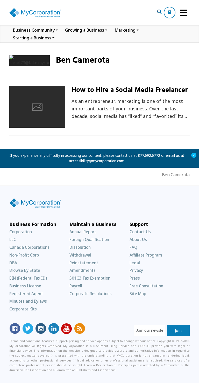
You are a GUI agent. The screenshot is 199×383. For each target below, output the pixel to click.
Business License (25, 285)
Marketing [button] (125, 30)
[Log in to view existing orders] (169, 12)
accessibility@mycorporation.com (96, 160)
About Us (138, 239)
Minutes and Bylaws (28, 301)
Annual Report (82, 231)
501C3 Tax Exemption (89, 278)
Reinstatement (83, 262)
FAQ (133, 247)
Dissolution (80, 247)
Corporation (20, 231)
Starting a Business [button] (32, 38)
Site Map (138, 293)
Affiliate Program (146, 255)
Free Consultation (146, 285)
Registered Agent (26, 293)
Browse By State (24, 270)
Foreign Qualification (89, 239)
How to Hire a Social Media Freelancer (130, 90)
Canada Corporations (29, 247)
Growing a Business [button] (84, 30)
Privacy (136, 270)
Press (135, 278)
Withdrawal (80, 255)
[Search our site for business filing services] (159, 12)
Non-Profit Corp (24, 255)
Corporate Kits (23, 308)
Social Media (28, 125)
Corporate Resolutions (90, 293)
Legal (135, 262)
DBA (13, 262)
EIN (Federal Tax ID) (28, 278)
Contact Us (140, 231)
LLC (12, 239)
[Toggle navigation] (183, 12)
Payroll (75, 285)
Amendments (82, 270)
